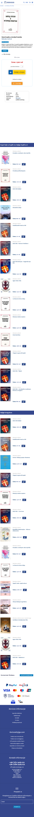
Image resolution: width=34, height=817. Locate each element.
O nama (17, 720)
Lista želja (18, 83)
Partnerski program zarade (17, 743)
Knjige (1, 5)
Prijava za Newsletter (17, 748)
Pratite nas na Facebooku (17, 736)
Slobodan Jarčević (7, 39)
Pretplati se (17, 806)
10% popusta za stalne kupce (17, 741)
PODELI (5, 50)
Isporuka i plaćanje (17, 713)
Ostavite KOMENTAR (26, 675)
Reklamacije (17, 715)
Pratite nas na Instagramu (17, 739)
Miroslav (18, 98)
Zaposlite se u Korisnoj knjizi (17, 745)
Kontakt (17, 718)
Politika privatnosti (17, 722)
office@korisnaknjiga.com (17, 767)
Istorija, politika (9, 5)
